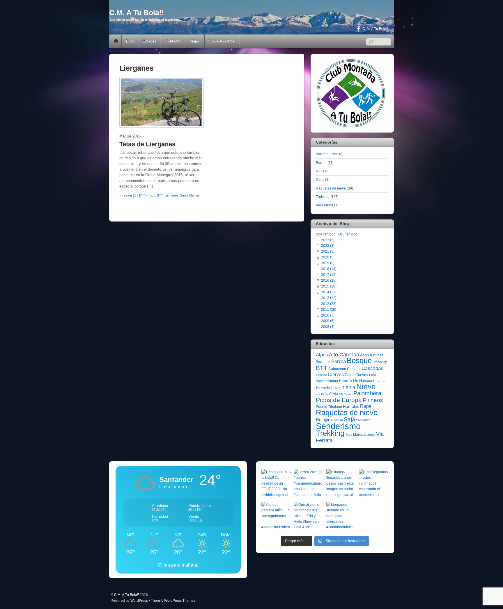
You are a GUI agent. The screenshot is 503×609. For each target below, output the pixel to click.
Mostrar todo (326, 234)
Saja (349, 419)
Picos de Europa (339, 400)
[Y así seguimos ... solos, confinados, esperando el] (374, 484)
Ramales (351, 406)
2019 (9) (327, 263)
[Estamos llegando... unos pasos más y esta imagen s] (341, 484)
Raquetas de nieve (331, 188)
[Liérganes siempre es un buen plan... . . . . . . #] (341, 516)
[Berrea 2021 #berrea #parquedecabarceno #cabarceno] (308, 484)
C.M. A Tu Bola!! (126, 595)
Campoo (354, 369)
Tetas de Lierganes (147, 144)
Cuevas (361, 375)
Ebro (372, 375)
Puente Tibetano (329, 407)
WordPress (139, 600)
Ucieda (369, 435)
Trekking (323, 197)
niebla (348, 387)
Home (116, 41)
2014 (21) (328, 292)
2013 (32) (328, 298)
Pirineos (373, 400)
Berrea (321, 163)
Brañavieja (380, 362)
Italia (376, 381)
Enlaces (149, 41)
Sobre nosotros (222, 41)
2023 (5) (327, 240)
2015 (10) (328, 286)
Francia (331, 380)
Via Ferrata (324, 205)
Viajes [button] (194, 41)
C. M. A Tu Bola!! (375, 29)
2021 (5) (327, 251)
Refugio (323, 419)
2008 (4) (327, 326)
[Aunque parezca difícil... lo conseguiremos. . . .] (276, 516)
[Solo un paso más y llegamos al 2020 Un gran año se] (374, 516)
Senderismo (338, 426)
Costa (350, 375)
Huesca (365, 380)
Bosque (359, 360)
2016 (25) (328, 280)
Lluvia (336, 388)
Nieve (366, 387)
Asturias (377, 355)
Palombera (367, 393)
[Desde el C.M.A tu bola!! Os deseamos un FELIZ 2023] (276, 484)
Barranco (323, 362)
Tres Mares (354, 435)
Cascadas (372, 368)
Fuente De (348, 380)
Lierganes (171, 195)
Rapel (366, 406)
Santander (363, 420)
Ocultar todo (347, 234)
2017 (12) (328, 274)
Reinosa (337, 420)
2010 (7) (327, 315)
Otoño (348, 394)
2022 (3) (327, 245)
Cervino (321, 375)
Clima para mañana (178, 564)
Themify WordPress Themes (173, 600)
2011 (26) (328, 309)
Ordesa (336, 394)
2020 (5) (327, 257)
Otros (320, 179)
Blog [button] (130, 41)
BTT (142, 195)
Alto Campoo (344, 354)
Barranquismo (327, 154)
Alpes (322, 355)
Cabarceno (337, 369)
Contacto (172, 41)
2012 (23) (328, 304)
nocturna (322, 394)
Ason (364, 355)
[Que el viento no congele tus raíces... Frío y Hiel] (308, 516)
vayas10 (130, 195)
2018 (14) (328, 269)
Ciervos (336, 374)
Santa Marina (189, 195)
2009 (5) (327, 321)
